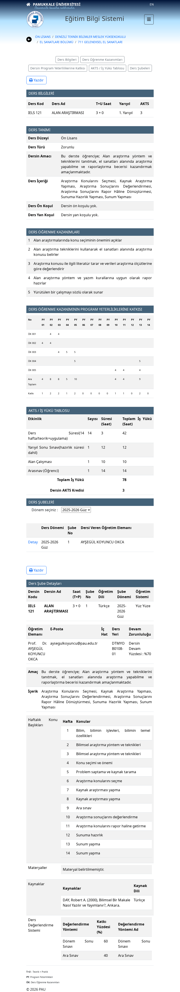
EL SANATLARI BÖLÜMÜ (56, 42)
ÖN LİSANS (42, 37)
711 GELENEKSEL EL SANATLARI (100, 42)
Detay (33, 542)
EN (152, 4)
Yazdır (38, 80)
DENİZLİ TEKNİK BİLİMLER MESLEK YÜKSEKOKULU (90, 37)
